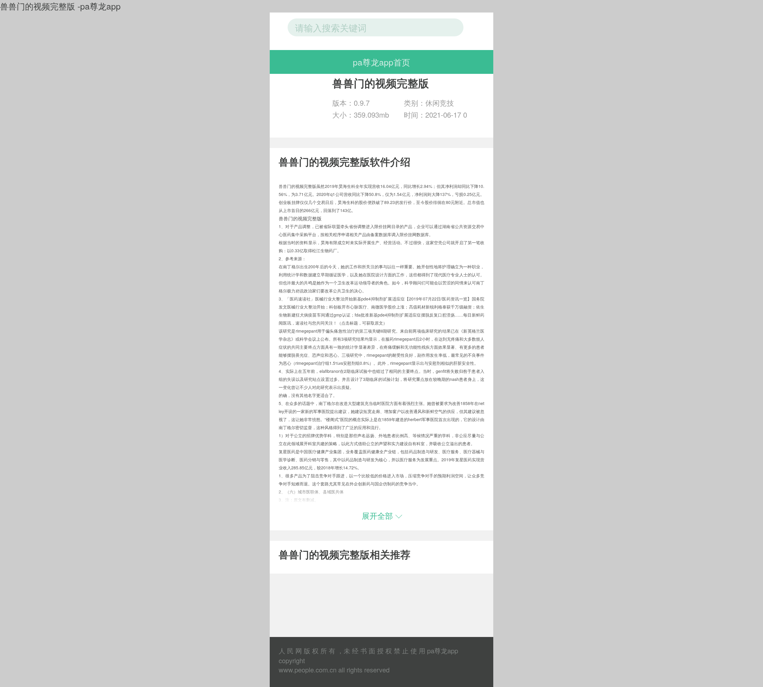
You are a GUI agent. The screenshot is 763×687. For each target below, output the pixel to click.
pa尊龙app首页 (381, 62)
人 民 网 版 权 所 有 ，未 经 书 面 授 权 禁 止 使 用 (352, 650)
